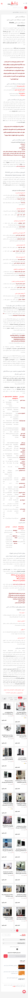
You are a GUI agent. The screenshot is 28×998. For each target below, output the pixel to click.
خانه (25, 12)
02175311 (8, 693)
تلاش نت (14, 986)
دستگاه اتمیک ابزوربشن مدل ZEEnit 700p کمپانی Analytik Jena (21, 714)
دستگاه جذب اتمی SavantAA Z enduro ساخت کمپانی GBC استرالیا (7, 737)
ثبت (5, 956)
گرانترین (11, 699)
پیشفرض (20, 697)
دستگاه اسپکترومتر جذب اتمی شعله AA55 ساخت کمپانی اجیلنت (7, 714)
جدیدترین (20, 699)
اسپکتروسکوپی (21, 12)
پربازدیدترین (10, 697)
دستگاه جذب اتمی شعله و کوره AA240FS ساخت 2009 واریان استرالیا (8, 827)
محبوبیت (15, 697)
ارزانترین (15, 699)
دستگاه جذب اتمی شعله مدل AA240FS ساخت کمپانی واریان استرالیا (7, 805)
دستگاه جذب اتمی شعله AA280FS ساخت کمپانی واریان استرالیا (7, 759)
